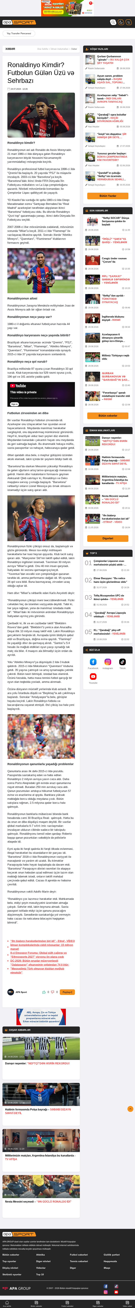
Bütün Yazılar (108, 195)
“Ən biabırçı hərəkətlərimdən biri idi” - (42, 941)
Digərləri (108, 538)
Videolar (40, 1268)
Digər (73, 1268)
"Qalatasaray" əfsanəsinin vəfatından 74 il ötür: (39, 968)
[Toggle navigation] (129, 22)
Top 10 (40, 1274)
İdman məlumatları (59, 49)
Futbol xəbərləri (79, 1254)
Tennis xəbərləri (79, 1261)
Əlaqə (107, 1268)
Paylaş (66, 992)
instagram (107, 668)
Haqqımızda (110, 1261)
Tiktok (123, 668)
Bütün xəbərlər (108, 415)
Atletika (40, 1254)
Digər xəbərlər (98, 1306)
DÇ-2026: (34, 960)
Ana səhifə (7, 1306)
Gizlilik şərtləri (112, 1254)
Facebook (93, 668)
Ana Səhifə (42, 49)
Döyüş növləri (10, 1268)
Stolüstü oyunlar (11, 1274)
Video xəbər (127, 1306)
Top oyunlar (9, 1261)
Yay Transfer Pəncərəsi (19, 33)
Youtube (93, 682)
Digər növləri (43, 1261)
